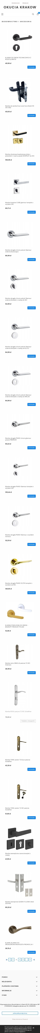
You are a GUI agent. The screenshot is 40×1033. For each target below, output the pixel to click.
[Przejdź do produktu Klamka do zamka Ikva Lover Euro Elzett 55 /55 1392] (20, 89)
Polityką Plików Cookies (20, 1028)
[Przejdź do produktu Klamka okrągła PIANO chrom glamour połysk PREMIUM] (20, 424)
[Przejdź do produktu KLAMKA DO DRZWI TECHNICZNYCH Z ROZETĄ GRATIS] (20, 42)
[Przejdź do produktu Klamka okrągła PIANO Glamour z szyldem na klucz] (20, 518)
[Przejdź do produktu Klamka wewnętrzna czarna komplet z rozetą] (20, 838)
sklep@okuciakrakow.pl (19, 1006)
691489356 (32, 1006)
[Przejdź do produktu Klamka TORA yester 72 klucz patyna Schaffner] (20, 743)
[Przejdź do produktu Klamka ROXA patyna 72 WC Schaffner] (20, 695)
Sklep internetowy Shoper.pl (20, 1019)
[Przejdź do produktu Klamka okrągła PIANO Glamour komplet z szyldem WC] (20, 470)
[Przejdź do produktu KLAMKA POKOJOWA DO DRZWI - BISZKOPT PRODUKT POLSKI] (20, 612)
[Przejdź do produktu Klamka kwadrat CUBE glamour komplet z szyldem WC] (20, 186)
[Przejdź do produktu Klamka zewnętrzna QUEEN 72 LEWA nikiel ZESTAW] (20, 885)
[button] (2, 14)
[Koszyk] (37, 14)
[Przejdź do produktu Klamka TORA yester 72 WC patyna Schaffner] (20, 792)
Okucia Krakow (20, 7)
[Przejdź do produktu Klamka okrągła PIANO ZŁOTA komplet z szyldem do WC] (20, 567)
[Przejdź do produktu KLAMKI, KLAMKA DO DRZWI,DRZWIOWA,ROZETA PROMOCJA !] (20, 930)
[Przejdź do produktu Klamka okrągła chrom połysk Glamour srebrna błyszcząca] (20, 234)
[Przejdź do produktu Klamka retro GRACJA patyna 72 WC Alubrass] (20, 652)
